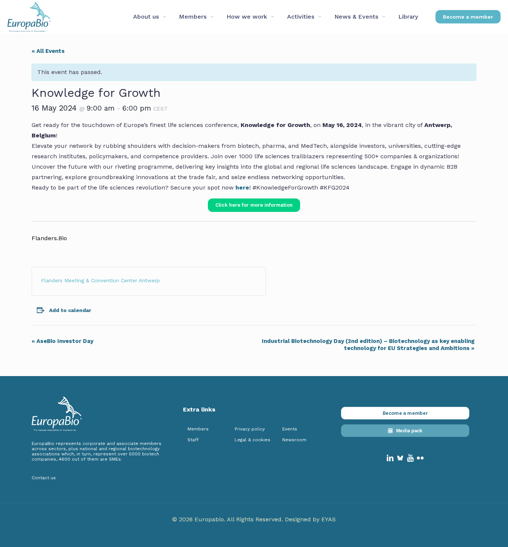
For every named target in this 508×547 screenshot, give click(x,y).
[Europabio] (29, 17)
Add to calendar (70, 310)
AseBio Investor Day (62, 341)
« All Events (48, 51)
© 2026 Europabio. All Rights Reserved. (228, 519)
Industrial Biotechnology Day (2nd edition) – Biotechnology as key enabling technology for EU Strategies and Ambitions (368, 345)
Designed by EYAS (310, 519)
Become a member (468, 17)
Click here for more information (254, 205)
